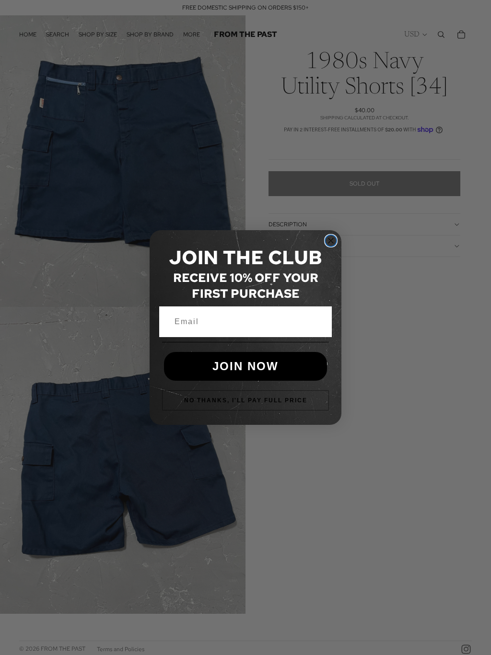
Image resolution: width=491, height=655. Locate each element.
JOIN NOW (245, 366)
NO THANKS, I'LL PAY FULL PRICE (245, 400)
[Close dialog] (331, 240)
